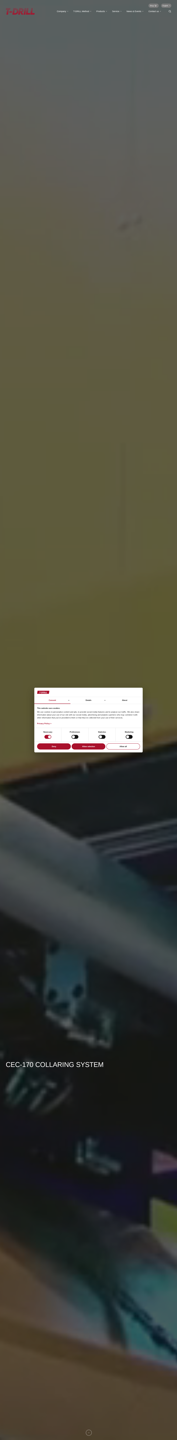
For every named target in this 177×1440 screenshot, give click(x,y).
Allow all (123, 746)
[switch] (75, 737)
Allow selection (88, 746)
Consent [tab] (52, 700)
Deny (54, 746)
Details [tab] (89, 700)
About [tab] (124, 700)
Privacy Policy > (44, 723)
